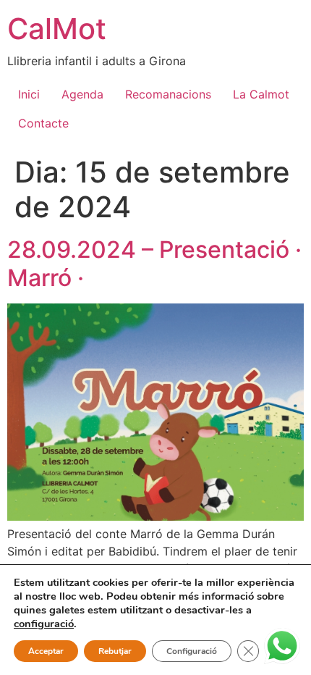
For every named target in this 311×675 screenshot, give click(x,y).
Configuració (191, 651)
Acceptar (46, 651)
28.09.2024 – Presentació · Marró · (154, 263)
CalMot (56, 28)
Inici (29, 94)
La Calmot (261, 94)
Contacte (43, 123)
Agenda (82, 94)
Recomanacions (168, 94)
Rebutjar (115, 651)
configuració (44, 623)
